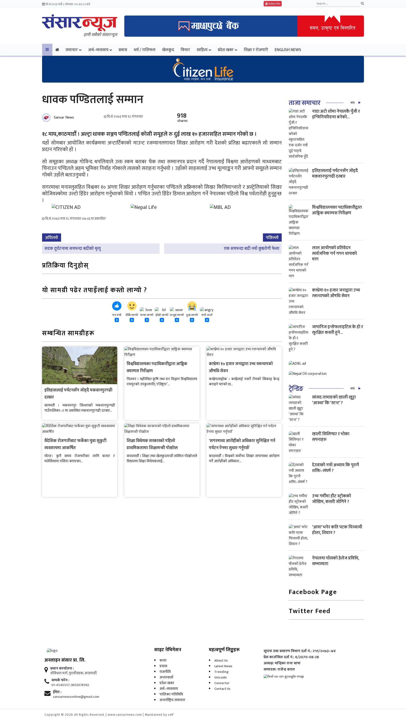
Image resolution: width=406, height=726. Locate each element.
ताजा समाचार (304, 102)
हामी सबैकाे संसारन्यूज (100, 34)
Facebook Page (313, 592)
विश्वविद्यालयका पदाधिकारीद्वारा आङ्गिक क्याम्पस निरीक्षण (337, 210)
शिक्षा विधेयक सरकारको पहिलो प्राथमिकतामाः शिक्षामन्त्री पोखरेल (152, 444)
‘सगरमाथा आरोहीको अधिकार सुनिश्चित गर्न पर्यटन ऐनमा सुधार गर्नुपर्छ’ (242, 444)
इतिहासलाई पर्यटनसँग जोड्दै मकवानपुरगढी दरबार (335, 173)
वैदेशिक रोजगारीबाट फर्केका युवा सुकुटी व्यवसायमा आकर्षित (75, 444)
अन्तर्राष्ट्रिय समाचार (172, 700)
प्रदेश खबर (226, 49)
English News (288, 49)
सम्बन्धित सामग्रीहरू (68, 334)
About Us (221, 660)
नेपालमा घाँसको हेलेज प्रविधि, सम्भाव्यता (335, 560)
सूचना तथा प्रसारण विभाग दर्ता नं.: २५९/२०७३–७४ (300, 651)
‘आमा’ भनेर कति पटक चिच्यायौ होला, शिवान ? (337, 529)
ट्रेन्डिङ (296, 388)
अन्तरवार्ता (166, 677)
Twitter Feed (310, 611)
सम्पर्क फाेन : (60, 680)
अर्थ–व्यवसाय (98, 49)
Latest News (223, 666)
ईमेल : (57, 692)
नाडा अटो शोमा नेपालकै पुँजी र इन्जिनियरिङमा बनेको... (336, 114)
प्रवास (123, 49)
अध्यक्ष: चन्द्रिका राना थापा (282, 663)
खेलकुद (168, 49)
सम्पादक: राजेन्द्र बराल (279, 669)
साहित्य (202, 49)
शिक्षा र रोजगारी (256, 49)
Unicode (220, 677)
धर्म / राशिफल (145, 49)
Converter (222, 683)
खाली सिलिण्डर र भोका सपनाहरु (330, 436)
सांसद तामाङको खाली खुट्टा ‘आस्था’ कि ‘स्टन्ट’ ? (334, 400)
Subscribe (274, 3)
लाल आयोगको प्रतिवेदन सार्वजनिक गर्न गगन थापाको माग (334, 253)
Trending (221, 671)
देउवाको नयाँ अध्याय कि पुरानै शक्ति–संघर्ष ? (335, 467)
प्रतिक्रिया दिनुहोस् (65, 266)
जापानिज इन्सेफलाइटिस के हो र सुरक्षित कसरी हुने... (337, 329)
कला (163, 660)
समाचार (72, 49)
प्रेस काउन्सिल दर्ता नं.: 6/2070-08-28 (291, 657)
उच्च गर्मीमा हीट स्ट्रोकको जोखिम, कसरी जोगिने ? (331, 498)
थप (353, 102)
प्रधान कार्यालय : (62, 668)
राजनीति (165, 672)
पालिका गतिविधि (171, 694)
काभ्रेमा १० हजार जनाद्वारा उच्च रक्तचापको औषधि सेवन (336, 293)
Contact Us (222, 688)
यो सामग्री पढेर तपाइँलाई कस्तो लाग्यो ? (94, 291)
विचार (185, 49)
